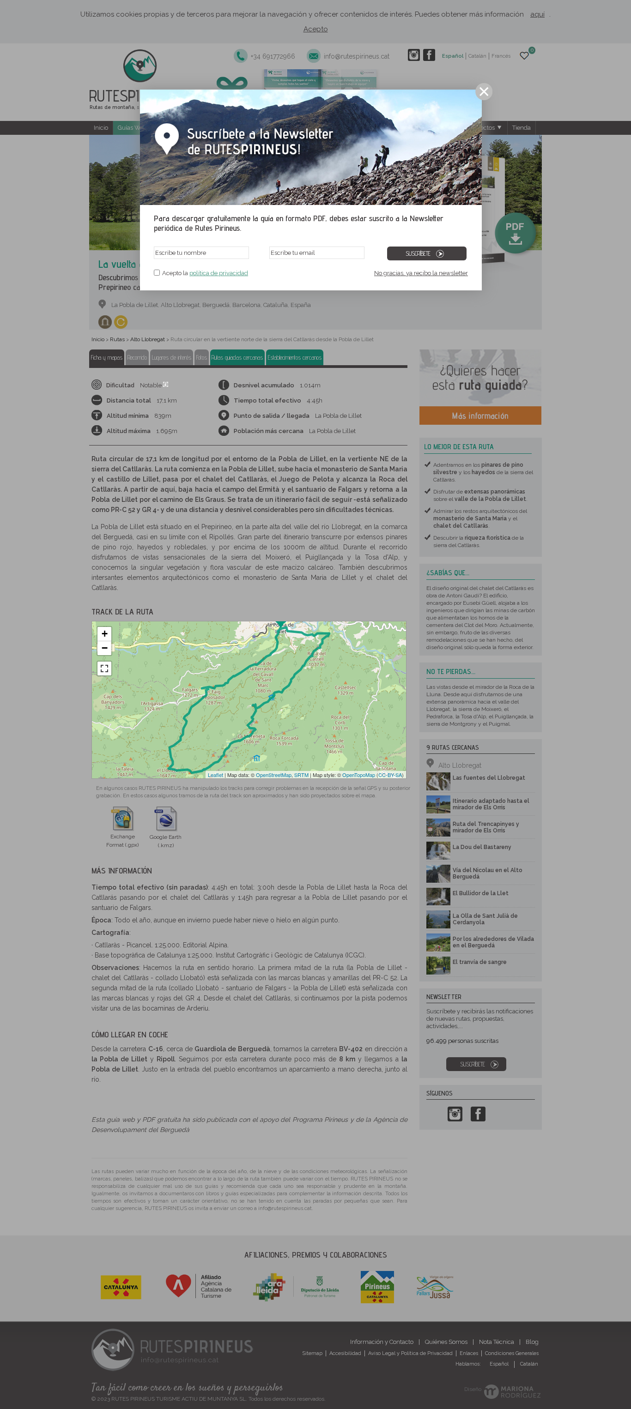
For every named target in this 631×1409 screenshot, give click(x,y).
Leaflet (215, 774)
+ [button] (105, 633)
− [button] (105, 648)
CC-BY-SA (390, 774)
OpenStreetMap (273, 774)
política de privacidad (218, 273)
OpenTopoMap (358, 774)
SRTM (301, 774)
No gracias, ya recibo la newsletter (421, 273)
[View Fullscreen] (104, 668)
